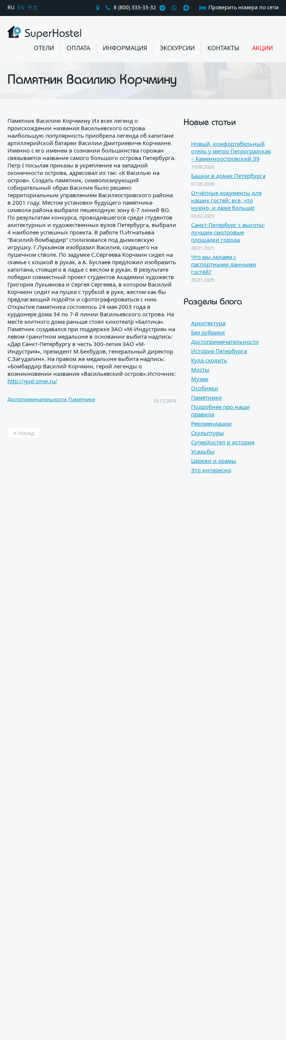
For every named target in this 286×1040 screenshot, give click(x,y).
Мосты (200, 369)
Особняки (204, 388)
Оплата (78, 48)
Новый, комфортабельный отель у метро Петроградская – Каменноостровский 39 (231, 151)
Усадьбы (202, 451)
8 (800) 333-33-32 (135, 7)
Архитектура (208, 323)
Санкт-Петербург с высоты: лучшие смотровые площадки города (228, 232)
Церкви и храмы (213, 460)
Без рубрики (208, 332)
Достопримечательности (36, 399)
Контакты (223, 48)
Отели (44, 48)
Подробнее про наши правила (220, 410)
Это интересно (211, 470)
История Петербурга (219, 351)
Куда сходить (209, 360)
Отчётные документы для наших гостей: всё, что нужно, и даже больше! (226, 200)
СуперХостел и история (222, 442)
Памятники (82, 399)
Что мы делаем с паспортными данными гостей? (223, 264)
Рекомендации (211, 423)
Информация (125, 48)
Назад (25, 432)
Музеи (200, 379)
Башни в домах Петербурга (228, 175)
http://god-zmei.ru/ (32, 381)
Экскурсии (177, 48)
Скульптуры (207, 432)
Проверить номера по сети (243, 7)
